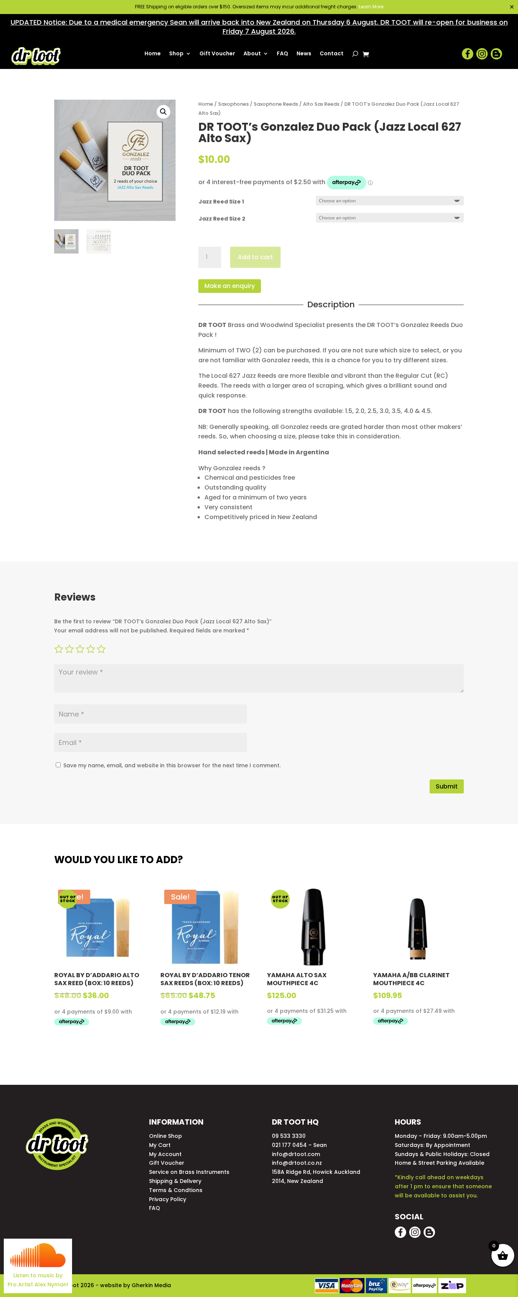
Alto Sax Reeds (321, 104)
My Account (165, 1154)
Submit (447, 786)
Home (152, 54)
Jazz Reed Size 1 (221, 201)
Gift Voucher (217, 54)
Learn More (371, 6)
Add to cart (255, 257)
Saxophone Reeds (276, 104)
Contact (332, 54)
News (304, 54)
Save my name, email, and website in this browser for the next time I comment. (172, 765)
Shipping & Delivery (175, 1181)
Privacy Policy (167, 1199)
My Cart (160, 1145)
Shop (176, 54)
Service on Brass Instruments (189, 1172)
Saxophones (233, 104)
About (252, 54)
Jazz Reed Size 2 (222, 218)
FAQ (282, 54)
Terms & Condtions (175, 1190)
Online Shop (165, 1136)
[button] (163, 112)
